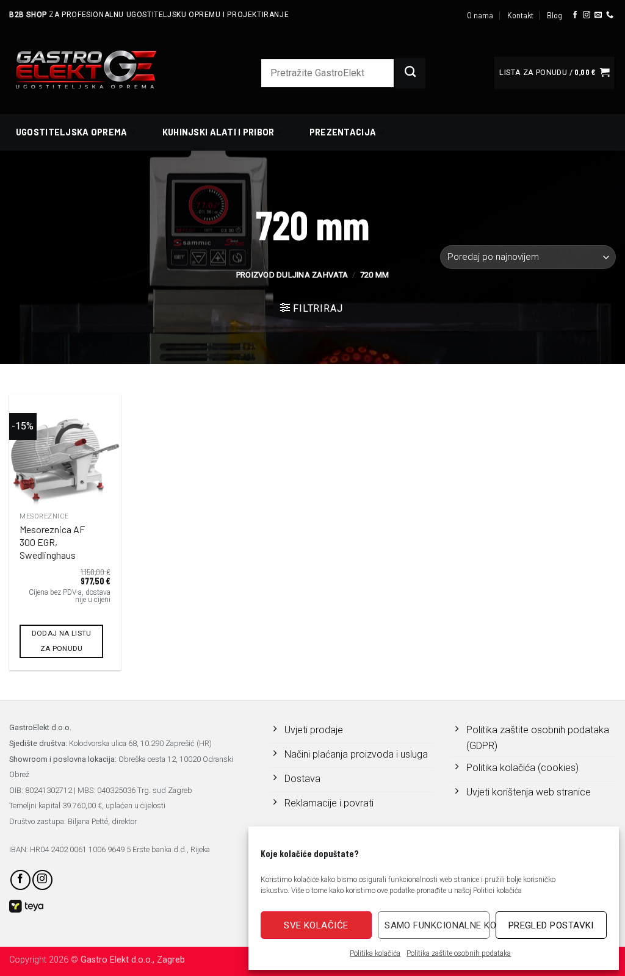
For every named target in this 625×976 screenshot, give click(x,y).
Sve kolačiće (316, 925)
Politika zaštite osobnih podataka (458, 953)
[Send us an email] (598, 15)
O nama (480, 15)
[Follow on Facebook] (575, 15)
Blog (554, 15)
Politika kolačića (375, 953)
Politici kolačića (497, 890)
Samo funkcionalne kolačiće (437, 925)
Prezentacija (342, 132)
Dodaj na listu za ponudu (62, 641)
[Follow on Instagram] (586, 15)
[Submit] (410, 73)
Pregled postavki (551, 925)
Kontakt (520, 15)
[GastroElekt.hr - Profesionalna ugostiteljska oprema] (100, 69)
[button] (554, 73)
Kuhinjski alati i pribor (218, 132)
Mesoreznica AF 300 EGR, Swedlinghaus (52, 542)
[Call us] (609, 15)
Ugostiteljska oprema (72, 132)
